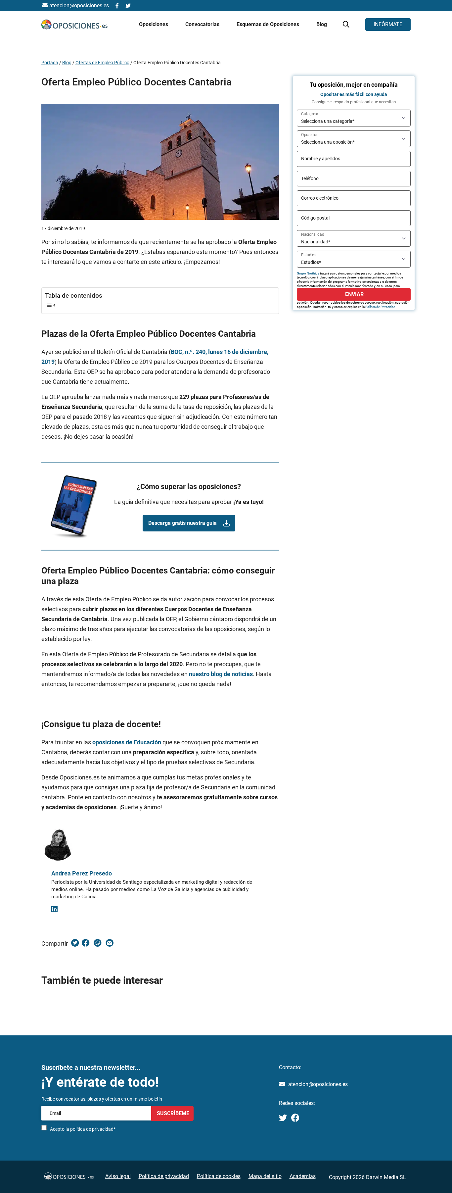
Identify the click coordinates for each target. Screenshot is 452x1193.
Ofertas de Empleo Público (102, 62)
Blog (321, 24)
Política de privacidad (164, 1176)
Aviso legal (118, 1176)
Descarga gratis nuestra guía (182, 523)
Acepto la (82, 1129)
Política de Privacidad (380, 307)
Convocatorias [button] (203, 24)
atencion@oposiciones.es (318, 1084)
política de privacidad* (92, 1129)
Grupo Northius (308, 273)
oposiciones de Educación (126, 742)
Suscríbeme (172, 1113)
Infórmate (388, 24)
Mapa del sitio (265, 1176)
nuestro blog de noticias (221, 674)
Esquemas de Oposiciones (268, 24)
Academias (303, 1176)
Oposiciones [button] (154, 24)
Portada (49, 62)
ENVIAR (354, 294)
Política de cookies (219, 1176)
